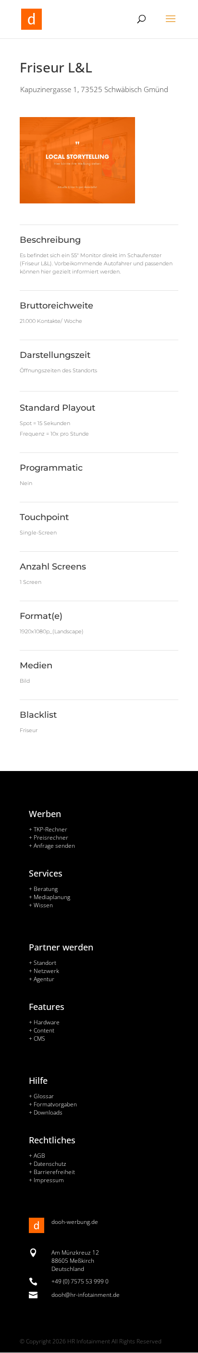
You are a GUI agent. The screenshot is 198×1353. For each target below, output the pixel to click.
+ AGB (37, 1155)
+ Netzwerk (44, 971)
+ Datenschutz (47, 1164)
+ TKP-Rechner (48, 829)
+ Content (41, 1030)
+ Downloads (45, 1112)
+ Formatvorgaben (53, 1104)
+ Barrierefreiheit (52, 1172)
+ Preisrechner (48, 837)
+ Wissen (41, 905)
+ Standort (42, 963)
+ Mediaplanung (49, 897)
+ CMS (37, 1038)
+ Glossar (41, 1096)
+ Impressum (46, 1180)
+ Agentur (41, 979)
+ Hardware (44, 1022)
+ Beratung (43, 889)
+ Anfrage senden (52, 846)
